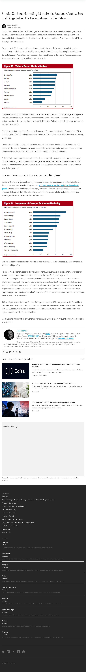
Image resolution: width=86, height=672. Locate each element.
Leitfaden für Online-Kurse (11, 526)
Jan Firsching (13, 25)
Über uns (5, 497)
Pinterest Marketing (8, 516)
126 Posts (5, 578)
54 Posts (4, 634)
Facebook (5, 542)
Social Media (43, 375)
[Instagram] (7, 352)
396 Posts (5, 567)
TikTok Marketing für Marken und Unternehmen (18, 523)
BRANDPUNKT (33, 336)
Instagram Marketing (9, 513)
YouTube (5, 621)
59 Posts (4, 612)
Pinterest (5, 632)
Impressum (6, 529)
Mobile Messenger (8, 609)
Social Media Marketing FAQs (12, 519)
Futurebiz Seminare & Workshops (13, 506)
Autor (48, 334)
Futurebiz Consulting (66, 338)
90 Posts (4, 590)
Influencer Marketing (9, 510)
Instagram (35, 375)
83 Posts (4, 601)
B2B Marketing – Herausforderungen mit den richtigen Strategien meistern (28, 500)
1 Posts (4, 545)
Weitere (82, 359)
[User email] (20, 352)
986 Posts (5, 556)
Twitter (4, 576)
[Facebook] (4, 352)
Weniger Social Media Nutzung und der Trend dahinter (53, 383)
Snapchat (5, 598)
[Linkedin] (10, 352)
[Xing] (16, 352)
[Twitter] (13, 352)
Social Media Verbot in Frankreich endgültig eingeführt (54, 402)
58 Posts (4, 623)
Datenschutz (6, 532)
